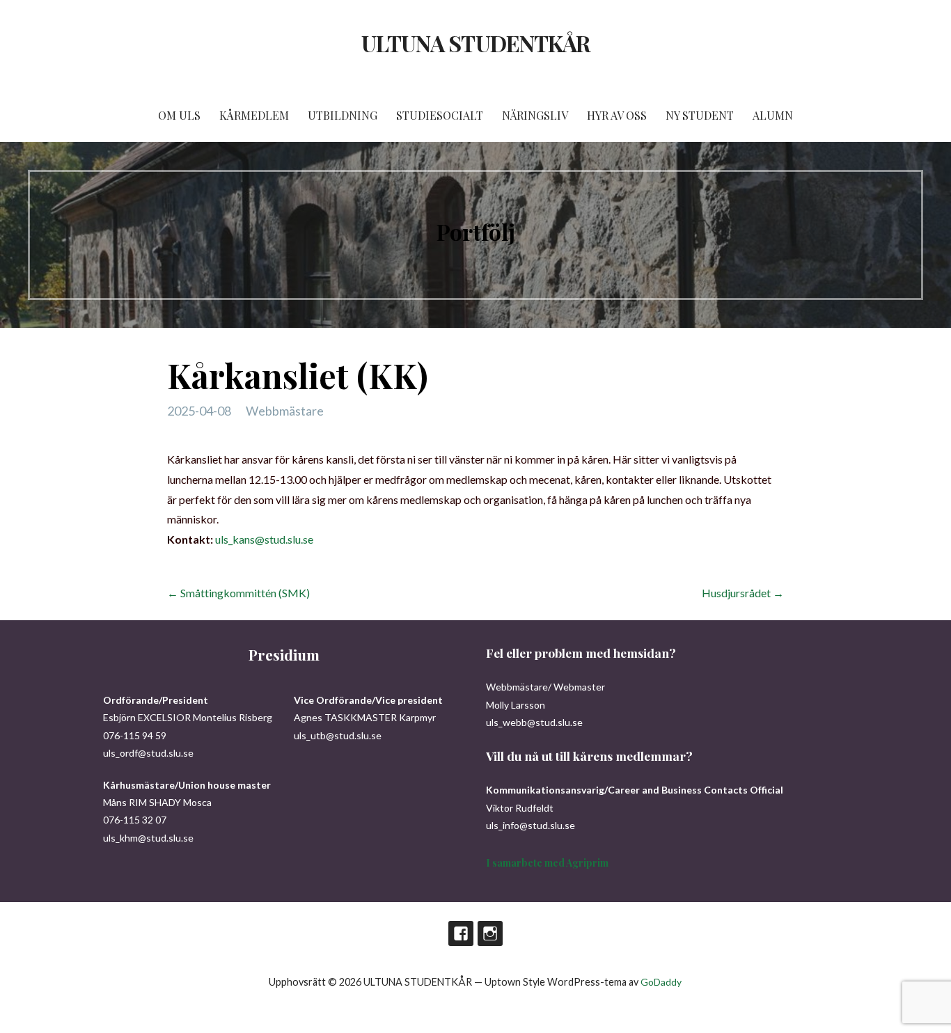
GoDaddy (661, 982)
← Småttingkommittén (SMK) (238, 592)
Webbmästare (285, 410)
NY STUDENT (700, 115)
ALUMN (773, 115)
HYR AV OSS (617, 115)
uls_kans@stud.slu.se (264, 539)
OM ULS (179, 115)
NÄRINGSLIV (535, 115)
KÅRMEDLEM (254, 115)
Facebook (460, 933)
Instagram (490, 933)
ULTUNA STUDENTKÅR (475, 43)
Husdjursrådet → (743, 592)
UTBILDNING (342, 115)
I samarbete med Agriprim (547, 862)
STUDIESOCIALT (439, 115)
